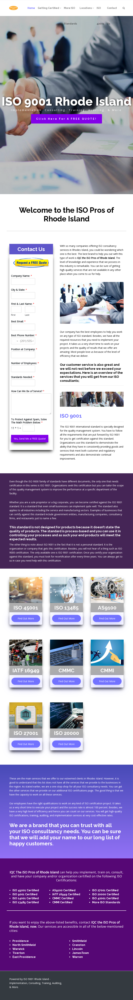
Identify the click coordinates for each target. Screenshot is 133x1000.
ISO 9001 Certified (24, 894)
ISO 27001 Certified (105, 890)
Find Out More (26, 618)
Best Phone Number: (24, 335)
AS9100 (107, 608)
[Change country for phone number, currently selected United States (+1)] (15, 341)
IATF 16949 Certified (66, 894)
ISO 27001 (26, 733)
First (13, 314)
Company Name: (21, 275)
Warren (77, 957)
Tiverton (18, 953)
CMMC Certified (63, 898)
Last (27, 314)
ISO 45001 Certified (25, 890)
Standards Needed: (22, 377)
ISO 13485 (66, 608)
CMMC (66, 670)
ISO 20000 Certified (105, 894)
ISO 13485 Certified (25, 902)
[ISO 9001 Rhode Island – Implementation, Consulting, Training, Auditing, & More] (13, 8)
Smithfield (79, 941)
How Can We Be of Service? (27, 391)
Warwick (18, 949)
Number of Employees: (25, 363)
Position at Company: (24, 349)
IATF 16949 (25, 670)
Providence (20, 941)
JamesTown (80, 953)
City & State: (19, 289)
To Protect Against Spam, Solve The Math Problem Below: (29, 421)
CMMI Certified (62, 902)
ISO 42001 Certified (105, 898)
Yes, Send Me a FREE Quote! (30, 438)
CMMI (107, 670)
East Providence (24, 957)
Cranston (78, 945)
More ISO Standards (106, 902)
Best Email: (18, 321)
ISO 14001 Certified (25, 898)
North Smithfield (24, 945)
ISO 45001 (26, 608)
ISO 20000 (66, 733)
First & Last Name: (22, 303)
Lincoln (77, 949)
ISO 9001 (71, 416)
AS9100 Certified (64, 890)
